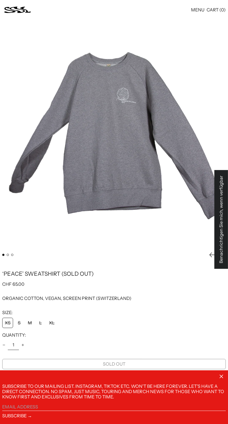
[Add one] (23, 345)
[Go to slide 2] (8, 255)
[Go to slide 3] (12, 255)
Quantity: (14, 335)
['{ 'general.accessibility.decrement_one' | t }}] (4, 345)
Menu (197, 10)
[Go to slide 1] (3, 255)
